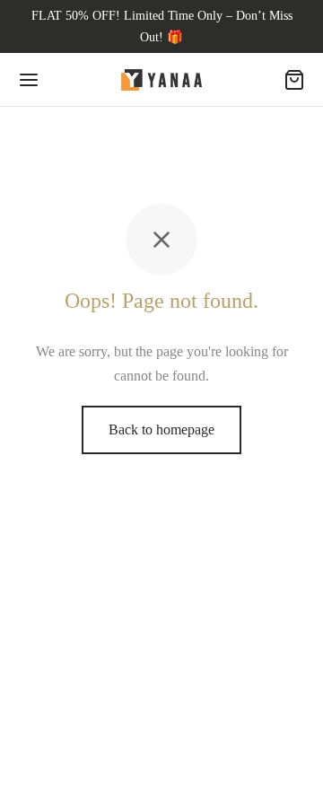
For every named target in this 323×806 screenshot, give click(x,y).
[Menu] (28, 80)
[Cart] (294, 80)
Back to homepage (161, 429)
